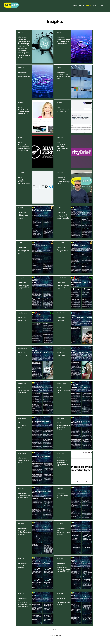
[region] (35, 47)
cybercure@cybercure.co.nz (55, 630)
